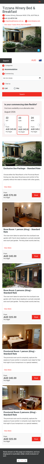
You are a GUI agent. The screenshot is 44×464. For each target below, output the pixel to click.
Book (36, 195)
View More (7, 187)
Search (6, 61)
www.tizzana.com (34, 21)
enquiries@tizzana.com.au (14, 21)
